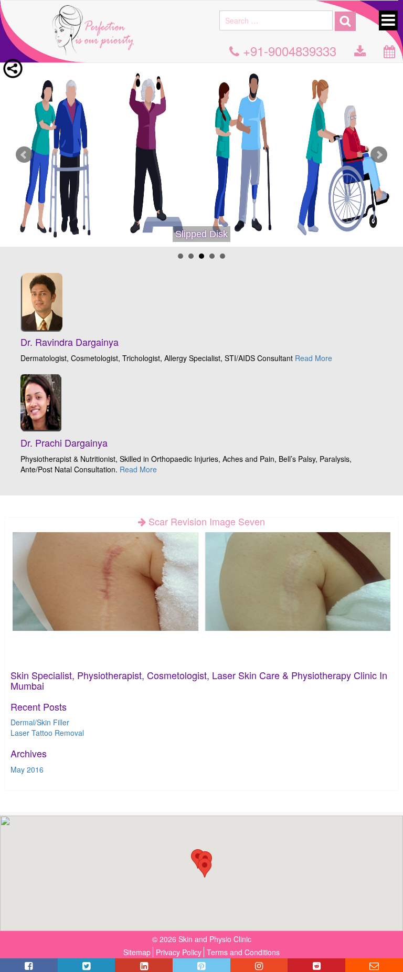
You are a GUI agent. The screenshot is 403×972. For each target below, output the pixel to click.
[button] (205, 868)
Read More (313, 358)
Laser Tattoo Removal (47, 732)
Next (378, 154)
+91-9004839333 (287, 50)
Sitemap (137, 952)
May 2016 (27, 769)
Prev (24, 154)
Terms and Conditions (243, 952)
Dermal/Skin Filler (39, 722)
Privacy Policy (179, 952)
